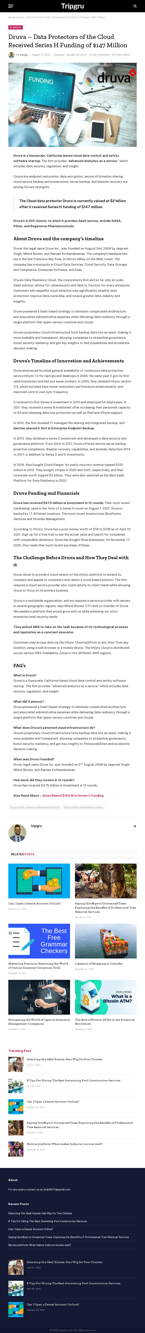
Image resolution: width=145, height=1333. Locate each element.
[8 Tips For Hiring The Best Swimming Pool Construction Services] (15, 1085)
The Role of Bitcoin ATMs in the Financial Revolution (105, 1022)
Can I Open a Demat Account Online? (34, 903)
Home (11, 17)
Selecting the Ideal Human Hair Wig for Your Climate (64, 1059)
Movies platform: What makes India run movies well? (65, 1144)
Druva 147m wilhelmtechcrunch (83, 807)
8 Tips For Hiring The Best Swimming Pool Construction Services (73, 1080)
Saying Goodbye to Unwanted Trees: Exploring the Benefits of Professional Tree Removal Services (105, 907)
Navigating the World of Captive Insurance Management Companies (39, 1022)
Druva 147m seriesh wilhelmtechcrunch (34, 807)
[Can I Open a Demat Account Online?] (39, 881)
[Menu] (10, 6)
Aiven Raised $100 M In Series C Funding (73, 795)
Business (15, 27)
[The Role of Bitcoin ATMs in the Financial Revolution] (106, 997)
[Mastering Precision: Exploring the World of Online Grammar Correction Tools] (39, 941)
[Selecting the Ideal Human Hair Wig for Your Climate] (15, 1064)
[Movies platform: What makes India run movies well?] (15, 1149)
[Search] (135, 6)
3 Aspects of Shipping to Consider (99, 963)
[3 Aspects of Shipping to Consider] (106, 941)
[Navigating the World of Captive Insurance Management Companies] (39, 997)
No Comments (101, 54)
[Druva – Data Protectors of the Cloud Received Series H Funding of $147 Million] (72, 105)
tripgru (24, 54)
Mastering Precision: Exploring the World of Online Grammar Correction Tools (38, 965)
